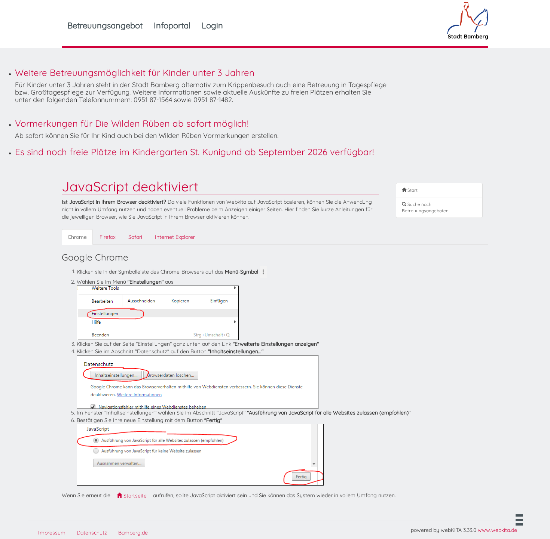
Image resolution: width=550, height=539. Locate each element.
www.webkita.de (497, 530)
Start (412, 190)
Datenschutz (92, 532)
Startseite (134, 495)
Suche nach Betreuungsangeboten (425, 207)
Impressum (51, 532)
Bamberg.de (133, 532)
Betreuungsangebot (105, 25)
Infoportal (172, 25)
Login (212, 25)
